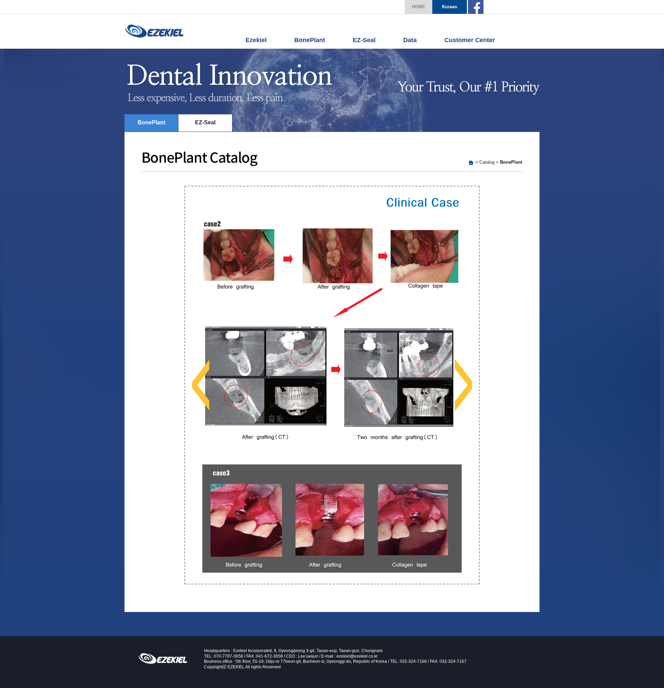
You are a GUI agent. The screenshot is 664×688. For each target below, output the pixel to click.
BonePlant (309, 40)
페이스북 (475, 7)
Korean (449, 6)
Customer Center (469, 40)
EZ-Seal (364, 40)
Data (410, 40)
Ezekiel (154, 30)
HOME (418, 6)
